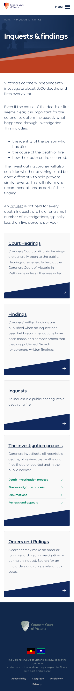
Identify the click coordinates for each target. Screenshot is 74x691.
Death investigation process (28, 480)
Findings (17, 314)
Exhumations (17, 495)
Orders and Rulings (28, 541)
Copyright (38, 678)
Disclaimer (56, 678)
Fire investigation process (26, 487)
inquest (16, 206)
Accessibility (18, 678)
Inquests (17, 391)
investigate (14, 88)
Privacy (37, 684)
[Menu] (67, 6)
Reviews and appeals (23, 503)
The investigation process (35, 445)
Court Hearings (24, 243)
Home (7, 19)
